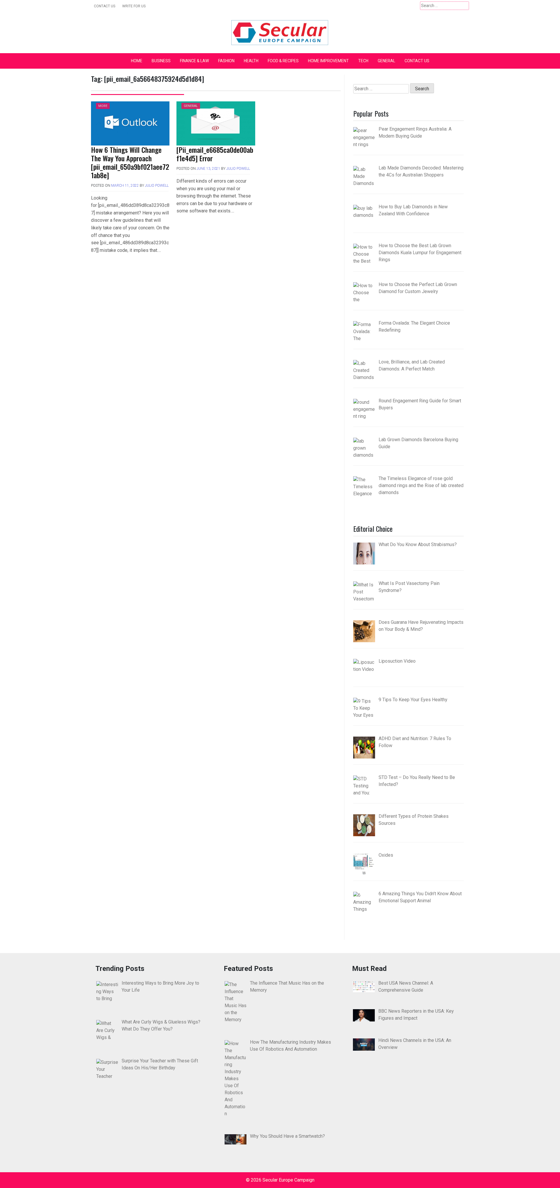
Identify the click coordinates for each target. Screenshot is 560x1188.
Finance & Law (194, 60)
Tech (363, 60)
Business (161, 60)
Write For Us (134, 6)
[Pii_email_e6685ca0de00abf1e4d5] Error (214, 153)
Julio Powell (157, 185)
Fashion (226, 60)
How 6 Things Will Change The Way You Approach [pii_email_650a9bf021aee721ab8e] (130, 162)
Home (136, 60)
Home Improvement (328, 60)
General (386, 60)
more (102, 106)
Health (251, 60)
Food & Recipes (283, 60)
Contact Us (104, 6)
